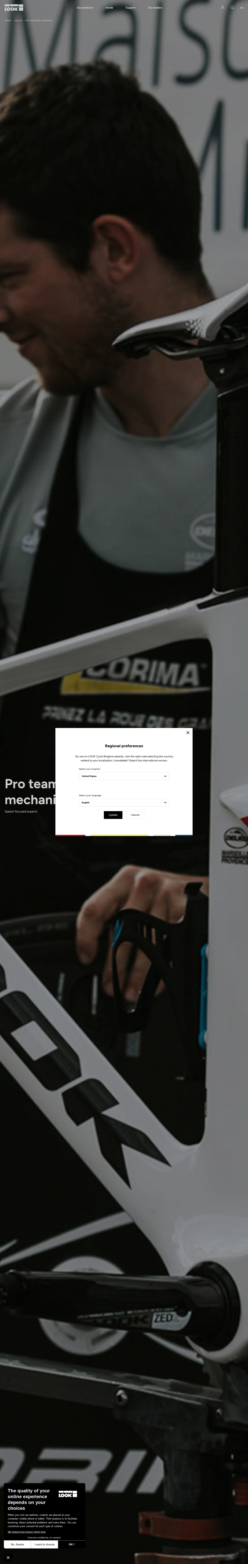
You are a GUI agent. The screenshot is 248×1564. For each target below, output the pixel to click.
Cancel (135, 815)
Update (113, 815)
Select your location (89, 769)
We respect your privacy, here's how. (27, 1532)
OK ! (72, 1544)
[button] (8, 1557)
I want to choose (44, 1544)
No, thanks (17, 1544)
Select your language (90, 795)
